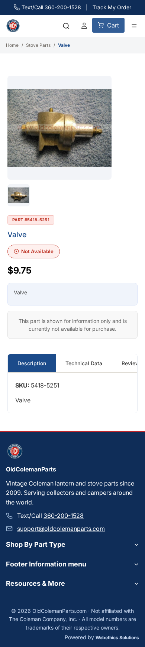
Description (31, 363)
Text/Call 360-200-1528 (51, 7)
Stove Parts (38, 45)
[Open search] (66, 26)
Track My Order (112, 7)
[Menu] (134, 25)
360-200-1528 (64, 515)
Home (12, 45)
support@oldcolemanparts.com (61, 528)
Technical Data (83, 363)
